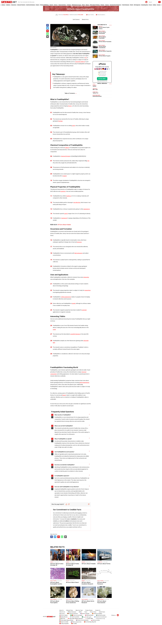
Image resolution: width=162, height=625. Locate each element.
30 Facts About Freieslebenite (102, 47)
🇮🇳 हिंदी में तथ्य (62, 618)
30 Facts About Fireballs (89, 563)
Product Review (89, 610)
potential (84, 310)
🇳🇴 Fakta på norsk (63, 617)
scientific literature (75, 334)
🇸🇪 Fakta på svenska (100, 615)
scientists (63, 191)
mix (86, 57)
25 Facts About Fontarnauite (102, 33)
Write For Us (62, 612)
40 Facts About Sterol (72, 582)
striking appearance (66, 297)
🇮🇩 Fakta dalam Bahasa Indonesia (75, 618)
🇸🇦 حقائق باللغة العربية (86, 617)
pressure (79, 242)
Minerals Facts (85, 19)
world (54, 329)
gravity (66, 213)
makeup (67, 147)
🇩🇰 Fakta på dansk (89, 615)
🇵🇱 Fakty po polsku (95, 620)
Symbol (94, 86)
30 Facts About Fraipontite (105, 51)
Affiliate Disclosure (72, 612)
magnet (65, 176)
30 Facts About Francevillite (102, 37)
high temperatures (84, 382)
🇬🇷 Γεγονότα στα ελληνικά (100, 617)
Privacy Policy (93, 612)
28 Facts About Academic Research (87, 583)
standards (73, 519)
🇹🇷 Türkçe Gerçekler (64, 623)
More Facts (62, 613)
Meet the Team (79, 610)
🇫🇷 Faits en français (84, 613)
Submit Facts (102, 612)
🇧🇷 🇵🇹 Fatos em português (76, 615)
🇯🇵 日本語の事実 (89, 618)
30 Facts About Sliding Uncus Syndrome (72, 601)
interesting (86, 277)
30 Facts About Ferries (103, 563)
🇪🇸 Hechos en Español (97, 613)
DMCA (80, 612)
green (73, 125)
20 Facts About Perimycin (101, 583)
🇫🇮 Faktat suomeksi (74, 617)
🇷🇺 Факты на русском (76, 621)
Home (72, 6)
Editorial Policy (69, 610)
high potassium (78, 253)
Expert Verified (91, 14)
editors (67, 521)
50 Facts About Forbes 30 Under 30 (72, 564)
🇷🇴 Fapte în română (63, 621)
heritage (60, 121)
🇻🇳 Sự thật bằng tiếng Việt (90, 621)
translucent (64, 218)
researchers (87, 290)
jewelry (74, 303)
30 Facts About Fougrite (104, 55)
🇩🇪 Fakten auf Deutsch (72, 613)
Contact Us (97, 610)
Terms (85, 612)
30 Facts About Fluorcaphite (54, 601)
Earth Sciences (87, 6)
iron (88, 160)
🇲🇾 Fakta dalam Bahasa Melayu (66, 620)
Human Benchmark (97, 96)
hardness (68, 196)
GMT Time (95, 89)
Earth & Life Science (79, 6)
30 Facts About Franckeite (105, 41)
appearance (87, 209)
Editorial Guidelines (101, 14)
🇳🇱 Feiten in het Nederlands (82, 620)
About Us (61, 610)
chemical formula (65, 156)
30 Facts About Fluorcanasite (101, 601)
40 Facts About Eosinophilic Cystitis (56, 583)
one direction (77, 202)
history (70, 106)
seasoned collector (80, 61)
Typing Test (95, 93)
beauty (64, 395)
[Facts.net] (9, 1)
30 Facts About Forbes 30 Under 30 (56, 564)
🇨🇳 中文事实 (74, 623)
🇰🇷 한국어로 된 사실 (100, 618)
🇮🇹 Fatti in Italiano (63, 615)
